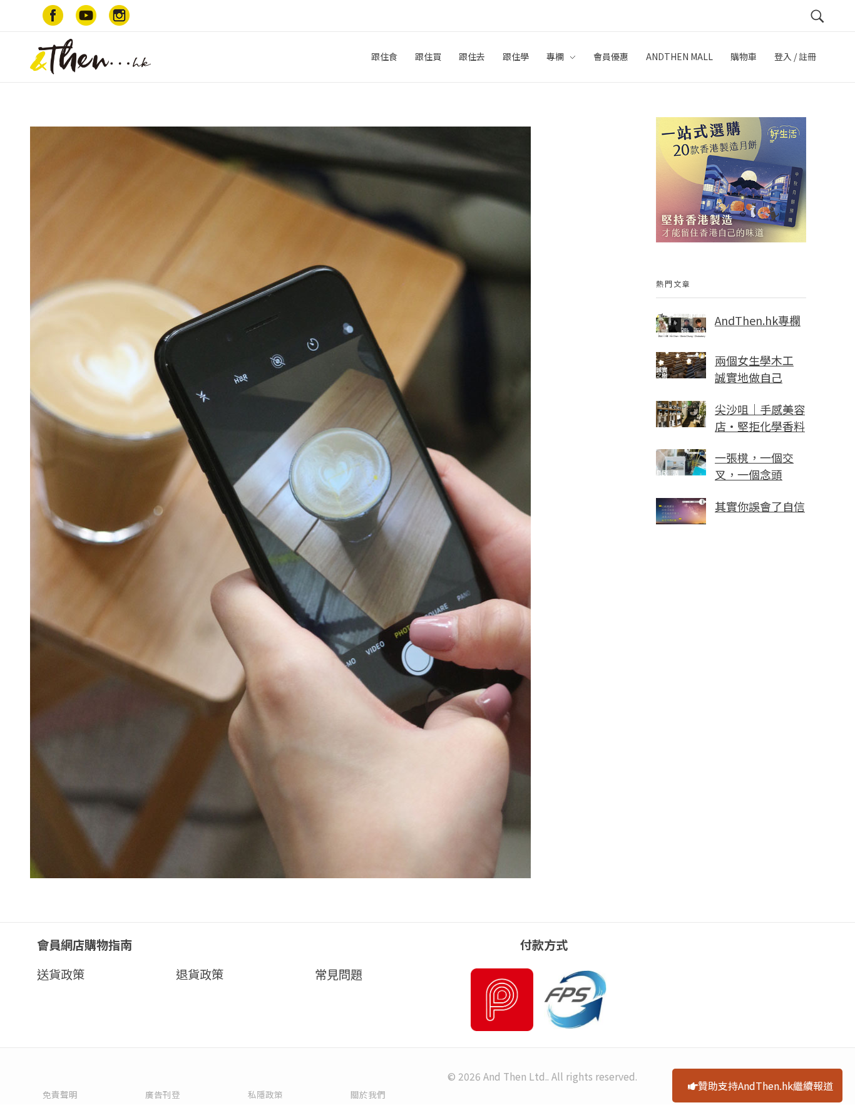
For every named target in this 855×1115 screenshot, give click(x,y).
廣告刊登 (162, 1094)
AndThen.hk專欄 (758, 320)
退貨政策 (199, 974)
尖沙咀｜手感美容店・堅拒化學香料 (760, 417)
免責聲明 (60, 1094)
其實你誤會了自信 (760, 506)
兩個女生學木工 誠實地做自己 (754, 368)
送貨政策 (60, 974)
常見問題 (338, 974)
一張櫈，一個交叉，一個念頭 (754, 465)
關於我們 (368, 1094)
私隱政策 (265, 1094)
